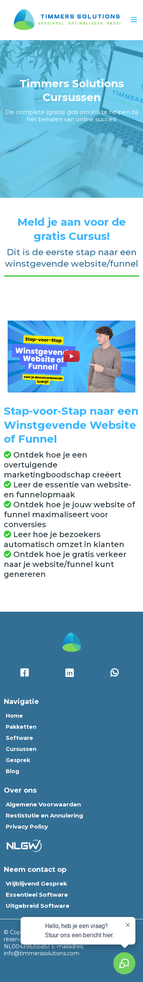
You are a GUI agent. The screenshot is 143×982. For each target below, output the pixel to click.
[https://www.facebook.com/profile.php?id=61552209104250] (26, 672)
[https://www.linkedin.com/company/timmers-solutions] (71, 672)
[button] (134, 20)
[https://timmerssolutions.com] (67, 19)
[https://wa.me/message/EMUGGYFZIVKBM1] (116, 672)
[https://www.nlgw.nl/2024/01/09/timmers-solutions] (25, 845)
